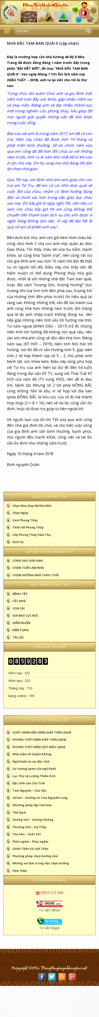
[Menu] (7, 31)
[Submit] (88, 31)
